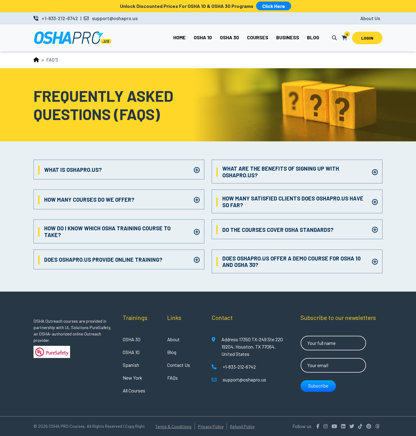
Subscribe (318, 385)
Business (287, 37)
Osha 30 (229, 37)
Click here (273, 6)
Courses (257, 37)
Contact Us (178, 365)
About (173, 339)
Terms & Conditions (173, 426)
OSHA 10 (131, 352)
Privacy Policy (211, 426)
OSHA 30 (131, 339)
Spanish (131, 365)
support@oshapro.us (115, 18)
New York (132, 378)
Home (179, 37)
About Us (370, 18)
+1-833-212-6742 (60, 18)
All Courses (134, 390)
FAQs (172, 378)
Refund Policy (242, 426)
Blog (313, 37)
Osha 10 (203, 37)
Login (367, 38)
